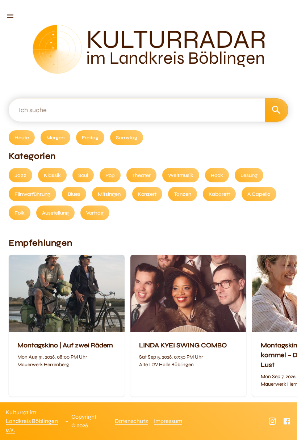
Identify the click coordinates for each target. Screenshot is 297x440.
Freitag (90, 138)
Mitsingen (109, 194)
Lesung (249, 175)
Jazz (20, 175)
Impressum (168, 421)
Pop (110, 175)
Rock (217, 175)
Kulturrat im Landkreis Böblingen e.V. (32, 421)
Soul (83, 175)
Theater (141, 175)
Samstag (126, 138)
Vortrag (95, 213)
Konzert (147, 194)
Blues (74, 194)
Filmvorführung (32, 194)
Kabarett (219, 194)
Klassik (52, 175)
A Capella (259, 194)
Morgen (55, 138)
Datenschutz (131, 421)
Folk (19, 213)
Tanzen (182, 194)
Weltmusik (180, 175)
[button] (10, 16)
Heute (21, 138)
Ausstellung (55, 213)
